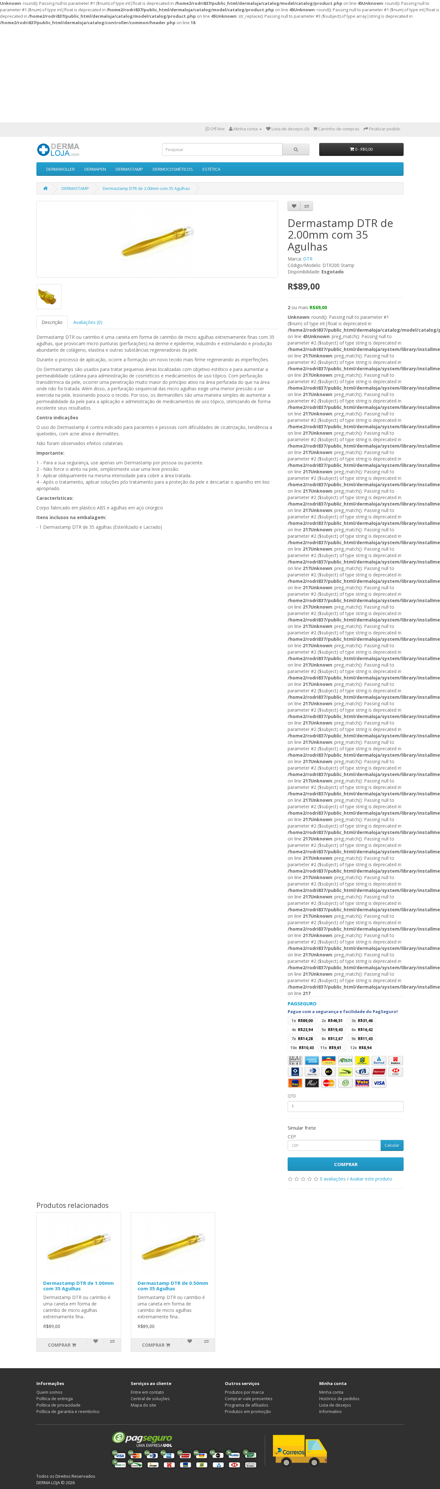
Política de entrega (54, 1398)
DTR (307, 259)
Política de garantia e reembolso (68, 1411)
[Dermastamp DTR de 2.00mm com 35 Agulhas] (157, 239)
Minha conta (331, 1392)
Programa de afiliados (246, 1405)
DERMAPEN (95, 169)
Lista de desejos (335, 1405)
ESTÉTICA (211, 169)
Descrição (52, 322)
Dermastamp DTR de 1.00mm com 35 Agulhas (78, 1286)
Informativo (330, 1411)
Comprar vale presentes (249, 1398)
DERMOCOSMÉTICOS (173, 169)
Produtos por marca (244, 1392)
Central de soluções (150, 1398)
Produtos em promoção (248, 1411)
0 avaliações (333, 1179)
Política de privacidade (58, 1405)
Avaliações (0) (87, 322)
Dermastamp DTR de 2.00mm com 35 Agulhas (146, 188)
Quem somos (49, 1392)
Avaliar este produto (371, 1179)
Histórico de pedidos (339, 1398)
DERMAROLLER (60, 169)
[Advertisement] (220, 74)
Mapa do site (143, 1405)
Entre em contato (147, 1392)
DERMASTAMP (129, 169)
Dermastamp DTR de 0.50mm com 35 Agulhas (173, 1286)
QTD (292, 1096)
